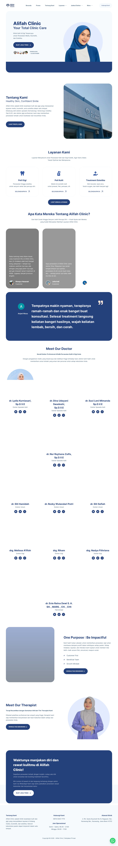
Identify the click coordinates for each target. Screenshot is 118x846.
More (89, 5)
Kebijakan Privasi (70, 838)
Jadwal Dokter (76, 5)
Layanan (62, 5)
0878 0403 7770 (59, 819)
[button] (112, 840)
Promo (38, 5)
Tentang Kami (49, 5)
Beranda (28, 5)
